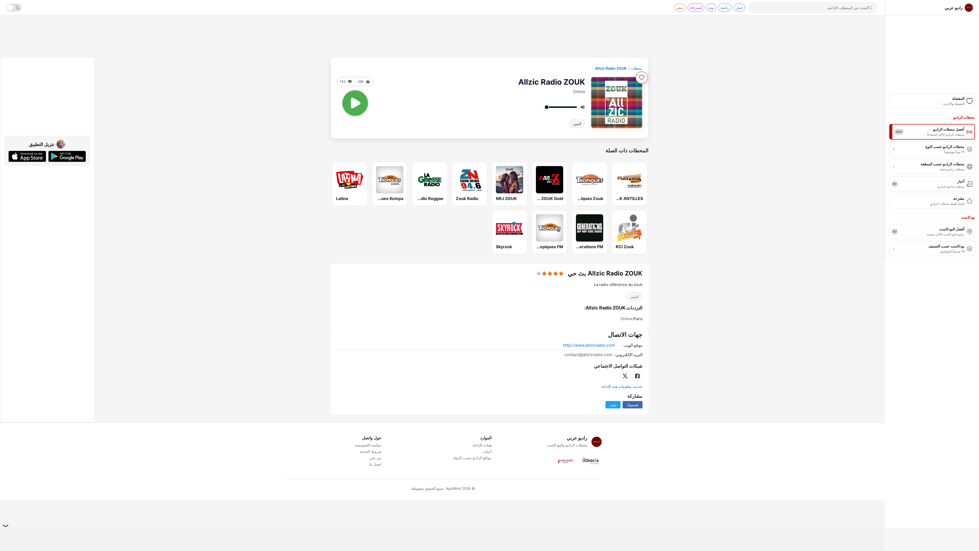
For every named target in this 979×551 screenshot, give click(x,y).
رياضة (724, 7)
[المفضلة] (642, 77)
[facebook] (637, 376)
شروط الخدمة (370, 451)
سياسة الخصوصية (368, 445)
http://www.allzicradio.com (589, 345)
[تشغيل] (355, 103)
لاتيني (577, 123)
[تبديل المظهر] (13, 7)
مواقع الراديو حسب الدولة (472, 458)
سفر (679, 7)
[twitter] (625, 376)
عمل (739, 7)
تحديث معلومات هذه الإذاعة (621, 386)
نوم (711, 7)
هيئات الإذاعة (482, 445)
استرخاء (696, 7)
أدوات (487, 451)
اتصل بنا (375, 464)
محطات (636, 68)
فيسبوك (632, 405)
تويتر (613, 405)
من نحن (375, 458)
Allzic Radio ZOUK (610, 68)
